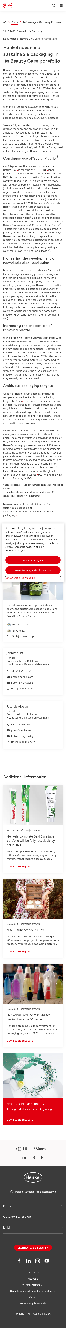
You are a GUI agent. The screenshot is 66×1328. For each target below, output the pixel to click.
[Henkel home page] (4, 22)
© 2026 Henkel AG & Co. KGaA (33, 1314)
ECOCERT (40, 170)
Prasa (14, 22)
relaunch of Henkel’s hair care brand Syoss (28, 300)
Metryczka (33, 1278)
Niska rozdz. (19, 630)
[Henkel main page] (8, 5)
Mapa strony (33, 1272)
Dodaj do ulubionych (24, 636)
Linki (6, 1227)
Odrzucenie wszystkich (33, 560)
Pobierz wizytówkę (22, 682)
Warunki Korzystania (33, 1284)
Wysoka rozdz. (20, 624)
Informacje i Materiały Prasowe (42, 22)
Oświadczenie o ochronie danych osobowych (33, 1290)
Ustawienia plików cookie (33, 1303)
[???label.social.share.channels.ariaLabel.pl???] (24, 1157)
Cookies (33, 1297)
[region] (33, 552)
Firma (7, 1206)
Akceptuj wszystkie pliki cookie (33, 570)
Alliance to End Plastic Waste (19, 474)
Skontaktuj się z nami (31, 1248)
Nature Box (9, 170)
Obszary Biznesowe (17, 1216)
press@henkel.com (22, 677)
